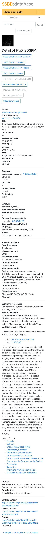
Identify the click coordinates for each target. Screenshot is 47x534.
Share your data (13, 12)
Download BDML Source (14, 90)
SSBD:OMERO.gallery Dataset (16, 57)
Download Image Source (14, 84)
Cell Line (10, 444)
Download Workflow (12, 95)
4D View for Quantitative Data (17, 79)
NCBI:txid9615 (29, 174)
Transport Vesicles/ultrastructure (22, 473)
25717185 (16, 342)
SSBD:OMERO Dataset (13, 62)
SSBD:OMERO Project (13, 73)
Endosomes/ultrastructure (18, 447)
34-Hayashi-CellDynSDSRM (14, 112)
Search (40, 25)
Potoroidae (12, 464)
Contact (34, 532)
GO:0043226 (18, 221)
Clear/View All (23, 30)
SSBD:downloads (11, 101)
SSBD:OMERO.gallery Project (16, 68)
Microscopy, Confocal (17, 449)
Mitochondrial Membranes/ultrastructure (25, 458)
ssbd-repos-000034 (11, 118)
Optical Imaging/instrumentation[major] (25, 461)
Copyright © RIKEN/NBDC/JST (16, 532)
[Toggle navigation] (40, 12)
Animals (10, 441)
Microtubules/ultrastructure (19, 452)
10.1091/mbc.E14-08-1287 (22, 339)
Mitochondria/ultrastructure (19, 455)
